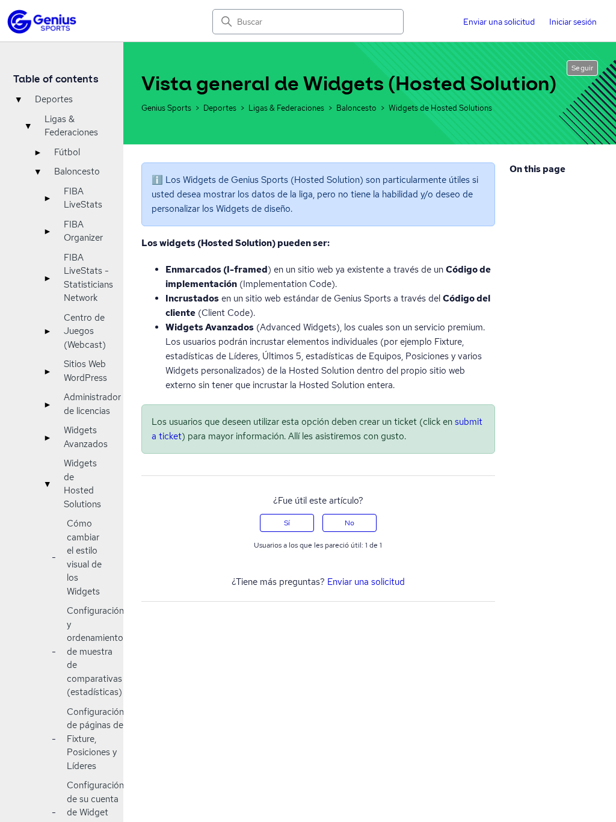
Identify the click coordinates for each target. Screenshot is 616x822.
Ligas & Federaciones (71, 126)
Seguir (582, 68)
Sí (287, 523)
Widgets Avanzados (86, 437)
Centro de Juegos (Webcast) (85, 331)
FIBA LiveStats (83, 198)
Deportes (54, 99)
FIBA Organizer (83, 231)
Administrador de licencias (92, 404)
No (349, 523)
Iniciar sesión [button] (573, 21)
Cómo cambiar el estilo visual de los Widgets (84, 558)
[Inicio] (41, 22)
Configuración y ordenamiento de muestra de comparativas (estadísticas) (95, 651)
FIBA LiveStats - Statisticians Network (88, 278)
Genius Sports (167, 108)
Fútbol (67, 152)
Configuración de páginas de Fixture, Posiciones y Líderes (95, 739)
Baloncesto (77, 171)
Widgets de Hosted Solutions (82, 483)
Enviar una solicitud (499, 21)
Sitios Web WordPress (85, 371)
